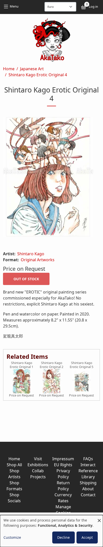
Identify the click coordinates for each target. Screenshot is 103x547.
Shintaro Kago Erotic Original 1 (21, 365)
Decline (63, 537)
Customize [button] (12, 537)
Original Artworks (37, 259)
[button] (51, 178)
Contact (88, 495)
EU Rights (63, 465)
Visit (38, 459)
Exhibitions (38, 465)
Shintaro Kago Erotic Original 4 (37, 75)
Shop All (14, 465)
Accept (87, 537)
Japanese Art (32, 69)
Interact (88, 465)
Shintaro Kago (30, 253)
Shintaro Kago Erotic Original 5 (81, 365)
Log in (93, 6)
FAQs (88, 459)
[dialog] (51, 531)
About (88, 489)
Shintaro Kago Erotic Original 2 (51, 365)
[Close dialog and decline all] (99, 518)
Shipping (88, 483)
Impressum (63, 459)
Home (8, 69)
